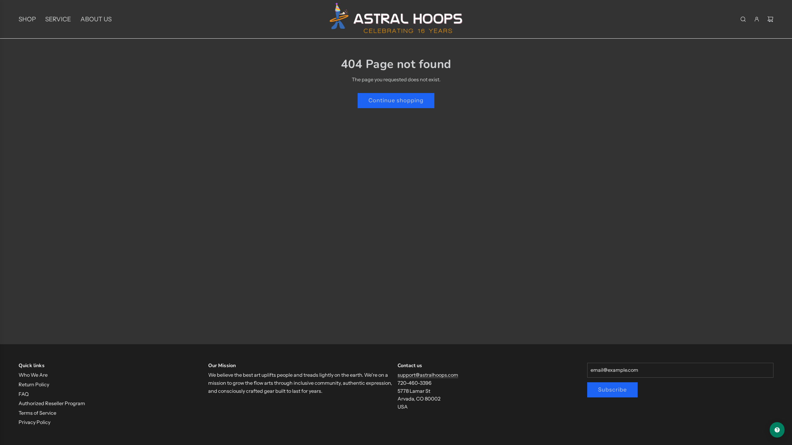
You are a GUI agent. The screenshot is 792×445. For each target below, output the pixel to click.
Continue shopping (396, 100)
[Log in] (757, 19)
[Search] (743, 19)
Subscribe (612, 389)
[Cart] (770, 19)
